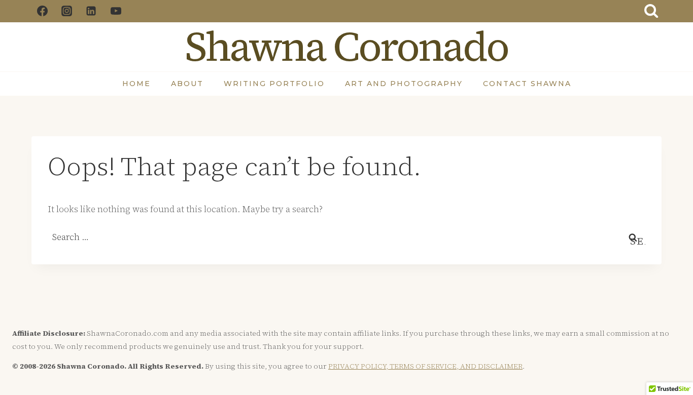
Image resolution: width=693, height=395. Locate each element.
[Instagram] (66, 11)
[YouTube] (115, 11)
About (187, 83)
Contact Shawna (527, 83)
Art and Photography (404, 83)
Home (136, 83)
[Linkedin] (91, 11)
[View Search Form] (651, 11)
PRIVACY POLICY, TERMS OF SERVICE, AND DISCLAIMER (425, 366)
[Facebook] (42, 11)
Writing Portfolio (274, 83)
